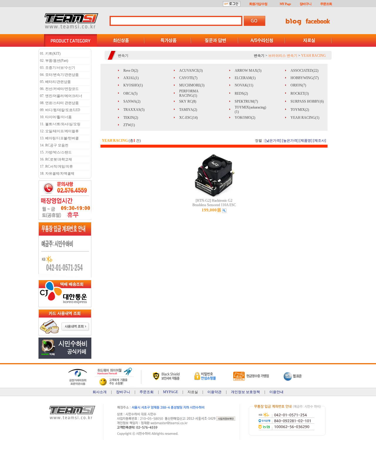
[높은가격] (290, 140)
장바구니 (305, 4)
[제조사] (319, 140)
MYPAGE (170, 392)
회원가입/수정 (258, 4)
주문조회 (326, 4)
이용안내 (276, 392)
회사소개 (100, 392)
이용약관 (214, 392)
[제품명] (305, 140)
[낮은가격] (273, 140)
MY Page (285, 4)
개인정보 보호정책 (245, 392)
